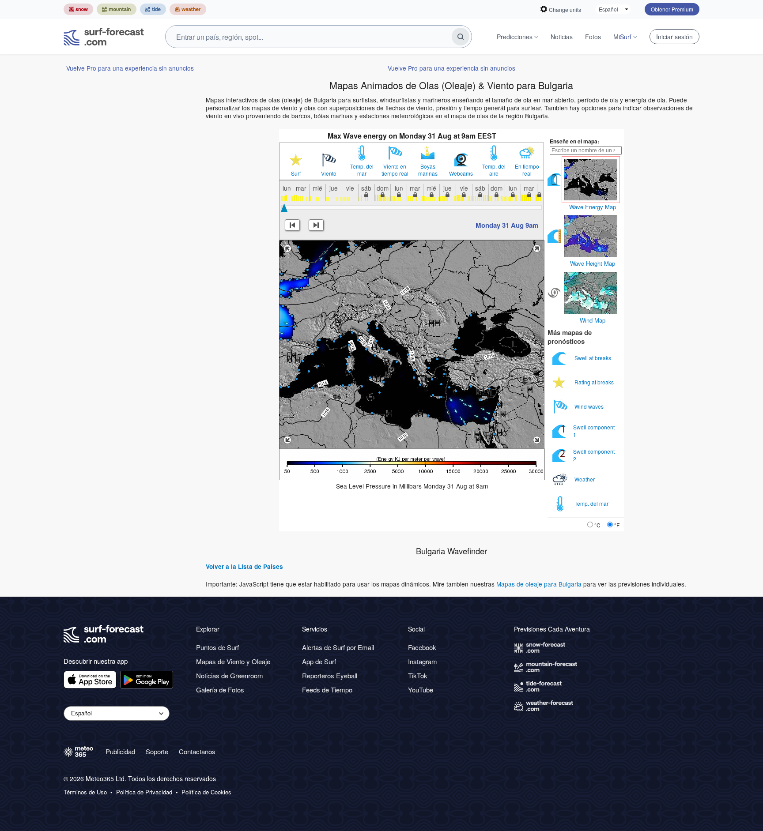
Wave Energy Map (592, 207)
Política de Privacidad (144, 792)
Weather (585, 479)
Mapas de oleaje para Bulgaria (539, 583)
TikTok (417, 675)
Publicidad (120, 751)
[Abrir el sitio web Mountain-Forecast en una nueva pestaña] (116, 9)
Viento (328, 173)
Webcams (461, 173)
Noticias (562, 36)
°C (597, 525)
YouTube (420, 689)
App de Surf (319, 661)
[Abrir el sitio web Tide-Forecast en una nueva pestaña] (153, 9)
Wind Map (592, 320)
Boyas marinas (428, 170)
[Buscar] (460, 36)
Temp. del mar (362, 170)
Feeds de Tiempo (327, 689)
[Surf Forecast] (104, 36)
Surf (296, 173)
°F (616, 525)
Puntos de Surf (217, 647)
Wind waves (589, 406)
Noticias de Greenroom (229, 675)
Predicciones (515, 36)
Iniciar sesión (674, 36)
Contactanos (197, 751)
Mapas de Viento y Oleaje (233, 661)
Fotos (593, 36)
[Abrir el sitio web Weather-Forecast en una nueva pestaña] (188, 9)
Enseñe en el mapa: (574, 141)
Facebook (422, 647)
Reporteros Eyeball (329, 675)
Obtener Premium (672, 9)
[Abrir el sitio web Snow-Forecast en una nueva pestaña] (78, 9)
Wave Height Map (592, 263)
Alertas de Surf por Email (338, 647)
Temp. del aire (494, 170)
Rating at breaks (594, 382)
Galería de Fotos (220, 689)
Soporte (157, 751)
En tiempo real (527, 170)
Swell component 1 (594, 430)
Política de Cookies (206, 792)
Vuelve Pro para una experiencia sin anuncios (130, 68)
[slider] (284, 207)
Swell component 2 (594, 454)
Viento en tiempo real (395, 170)
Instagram (422, 661)
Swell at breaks (593, 357)
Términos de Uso (85, 792)
